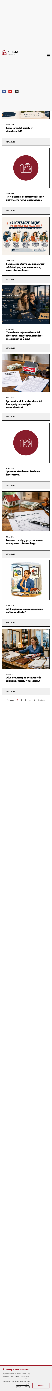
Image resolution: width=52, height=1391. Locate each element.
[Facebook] (4, 91)
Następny (41, 700)
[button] (41, 1340)
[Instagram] (17, 91)
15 (34, 700)
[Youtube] (10, 91)
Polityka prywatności (22, 1387)
